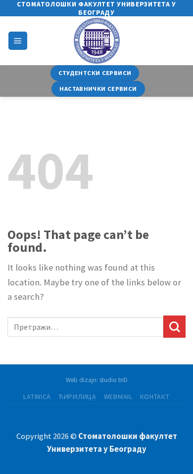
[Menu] (17, 41)
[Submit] (174, 327)
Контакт (155, 396)
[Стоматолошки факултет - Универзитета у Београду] (96, 40)
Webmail (118, 396)
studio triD (113, 380)
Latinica (37, 396)
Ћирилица (77, 396)
